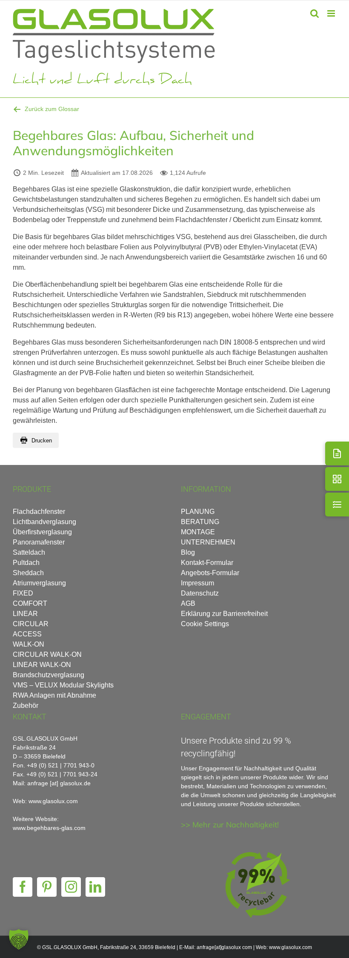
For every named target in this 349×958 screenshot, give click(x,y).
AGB (188, 603)
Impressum (197, 583)
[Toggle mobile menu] (331, 13)
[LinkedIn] (95, 887)
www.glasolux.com (290, 947)
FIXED (23, 593)
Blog (188, 552)
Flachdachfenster (39, 511)
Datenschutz (200, 593)
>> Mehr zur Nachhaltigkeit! (230, 825)
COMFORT (30, 603)
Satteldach (29, 552)
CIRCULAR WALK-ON (47, 654)
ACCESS (27, 634)
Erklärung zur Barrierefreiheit (224, 613)
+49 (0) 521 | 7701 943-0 (60, 765)
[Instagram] (71, 887)
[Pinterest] (47, 887)
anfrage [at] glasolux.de (59, 783)
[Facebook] (22, 887)
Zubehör (25, 705)
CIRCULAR (31, 623)
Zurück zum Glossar (52, 108)
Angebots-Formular (210, 572)
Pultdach (26, 562)
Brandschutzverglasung (48, 675)
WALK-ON (28, 644)
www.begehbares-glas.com (49, 827)
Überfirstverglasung (42, 532)
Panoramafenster (39, 542)
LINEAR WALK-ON (42, 664)
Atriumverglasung (39, 583)
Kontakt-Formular (207, 562)
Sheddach (28, 572)
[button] (18, 939)
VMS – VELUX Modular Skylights (63, 685)
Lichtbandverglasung (44, 521)
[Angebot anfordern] (337, 453)
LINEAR (25, 613)
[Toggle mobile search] (314, 13)
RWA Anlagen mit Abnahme (54, 695)
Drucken (41, 440)
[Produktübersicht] (337, 479)
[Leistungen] (337, 504)
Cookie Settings (205, 623)
